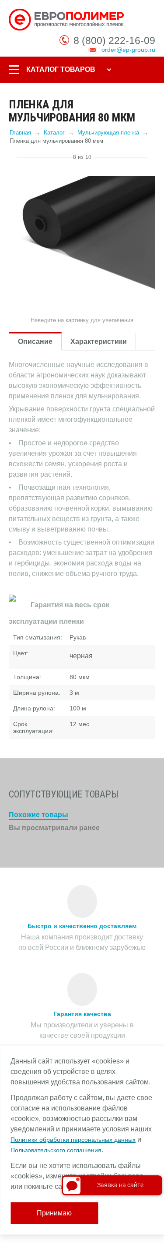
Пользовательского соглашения (55, 1150)
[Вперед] (151, 157)
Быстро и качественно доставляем (82, 925)
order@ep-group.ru (128, 49)
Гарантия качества (82, 1013)
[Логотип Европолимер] (67, 19)
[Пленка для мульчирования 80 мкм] (82, 239)
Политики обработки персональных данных (73, 1139)
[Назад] (13, 157)
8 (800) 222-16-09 (114, 40)
